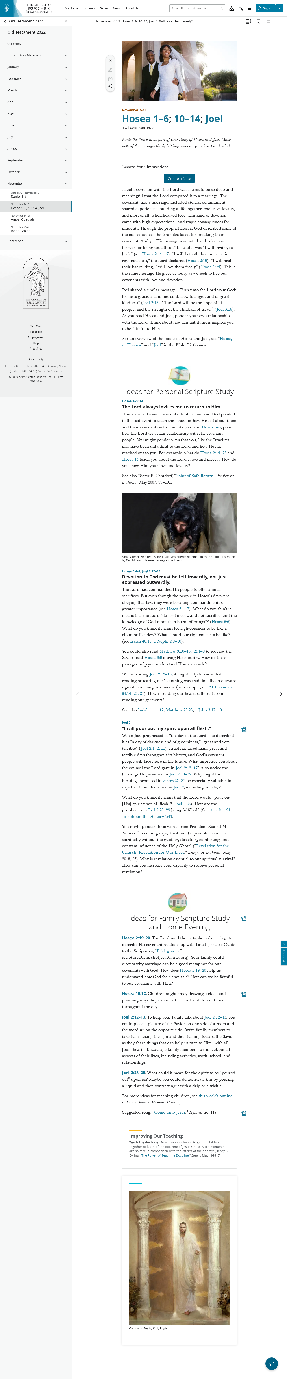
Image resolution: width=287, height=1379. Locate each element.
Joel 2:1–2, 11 (153, 748)
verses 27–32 (174, 781)
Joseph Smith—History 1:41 (147, 816)
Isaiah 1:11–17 (150, 710)
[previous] (78, 694)
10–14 (187, 118)
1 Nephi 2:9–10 (167, 641)
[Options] (278, 21)
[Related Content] (268, 21)
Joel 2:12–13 (151, 571)
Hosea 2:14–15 (155, 254)
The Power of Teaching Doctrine (165, 1155)
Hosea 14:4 (210, 267)
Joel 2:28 (183, 804)
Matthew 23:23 (179, 710)
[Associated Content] (244, 729)
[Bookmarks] (258, 21)
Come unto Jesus (169, 1112)
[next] (280, 694)
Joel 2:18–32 (180, 774)
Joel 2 (126, 722)
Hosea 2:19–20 (136, 938)
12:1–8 (199, 651)
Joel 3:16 (224, 309)
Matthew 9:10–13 (175, 651)
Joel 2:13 (150, 303)
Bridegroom (168, 951)
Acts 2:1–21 (220, 810)
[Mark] (110, 69)
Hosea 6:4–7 (131, 571)
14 (141, 401)
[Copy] (110, 79)
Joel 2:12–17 (187, 768)
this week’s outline (216, 1096)
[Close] (110, 60)
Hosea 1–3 (130, 401)
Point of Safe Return (194, 476)
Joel (214, 118)
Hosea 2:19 (197, 260)
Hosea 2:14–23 (213, 453)
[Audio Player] (271, 1363)
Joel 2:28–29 (159, 810)
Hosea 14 (130, 459)
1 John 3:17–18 (208, 710)
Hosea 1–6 (145, 118)
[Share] (110, 86)
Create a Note (179, 178)
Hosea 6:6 (220, 622)
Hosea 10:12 (134, 993)
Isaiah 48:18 (140, 641)
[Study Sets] (248, 21)
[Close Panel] (66, 21)
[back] (5, 21)
